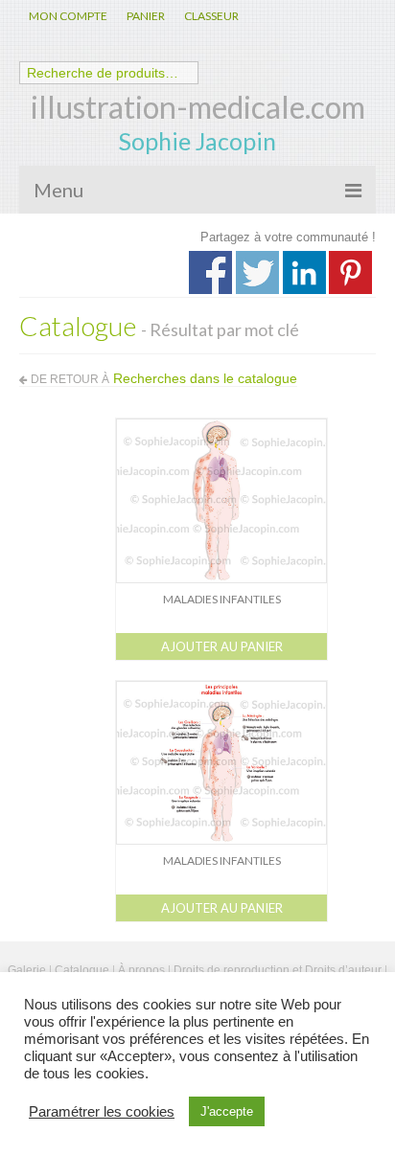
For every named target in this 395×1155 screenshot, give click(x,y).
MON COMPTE (68, 16)
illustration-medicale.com (198, 106)
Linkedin (304, 272)
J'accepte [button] (226, 1111)
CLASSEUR (211, 16)
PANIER (146, 16)
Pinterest (350, 272)
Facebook (210, 272)
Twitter (257, 272)
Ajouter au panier (222, 646)
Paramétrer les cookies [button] (101, 1112)
